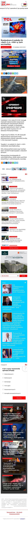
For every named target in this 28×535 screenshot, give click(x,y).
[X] (6, 73)
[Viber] (11, 73)
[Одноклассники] (2, 73)
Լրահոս (3, 174)
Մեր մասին (19, 512)
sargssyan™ (22, 518)
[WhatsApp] (13, 73)
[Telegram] (17, 73)
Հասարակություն (6, 47)
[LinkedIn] (8, 73)
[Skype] (15, 73)
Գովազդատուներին (14, 514)
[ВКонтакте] (4, 73)
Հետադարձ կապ (11, 512)
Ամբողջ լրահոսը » (14, 248)
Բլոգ (4, 282)
